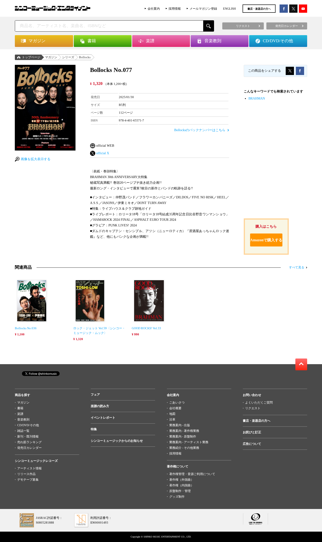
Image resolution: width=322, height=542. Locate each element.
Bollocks (85, 57)
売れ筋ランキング (29, 442)
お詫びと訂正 (252, 432)
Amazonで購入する (266, 240)
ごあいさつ (177, 402)
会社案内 (154, 8)
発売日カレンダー (29, 448)
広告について (252, 444)
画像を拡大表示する (35, 159)
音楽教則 (23, 419)
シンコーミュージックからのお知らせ (117, 440)
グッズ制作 (177, 496)
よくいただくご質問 (259, 402)
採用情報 (175, 8)
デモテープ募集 (28, 479)
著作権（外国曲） (181, 479)
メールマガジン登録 (203, 8)
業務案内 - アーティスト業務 (188, 442)
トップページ (31, 57)
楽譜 (20, 414)
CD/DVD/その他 (28, 425)
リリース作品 (26, 474)
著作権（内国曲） (181, 485)
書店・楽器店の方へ (259, 8)
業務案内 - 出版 (179, 425)
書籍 (20, 408)
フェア (95, 394)
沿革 (172, 419)
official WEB (105, 145)
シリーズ (68, 57)
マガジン (51, 57)
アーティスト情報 (29, 468)
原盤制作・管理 (180, 491)
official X (102, 153)
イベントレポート (103, 417)
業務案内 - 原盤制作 (182, 436)
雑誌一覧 (23, 431)
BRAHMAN (256, 98)
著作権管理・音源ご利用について (192, 474)
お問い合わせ (252, 395)
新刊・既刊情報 (28, 436)
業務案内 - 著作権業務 (184, 431)
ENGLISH (229, 8)
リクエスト (252, 408)
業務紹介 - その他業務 (184, 448)
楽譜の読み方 (100, 406)
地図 (172, 414)
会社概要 (175, 408)
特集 (94, 429)
